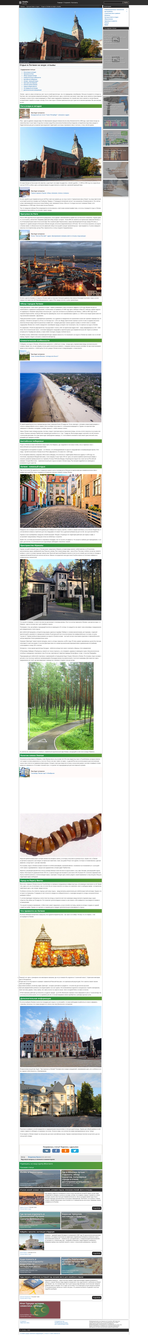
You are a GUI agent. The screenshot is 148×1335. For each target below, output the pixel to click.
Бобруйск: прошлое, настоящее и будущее (37, 1197)
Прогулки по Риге (29, 74)
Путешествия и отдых (25, 1150)
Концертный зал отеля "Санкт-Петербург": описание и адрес (50, 115)
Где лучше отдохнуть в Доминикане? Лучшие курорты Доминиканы (32, 1181)
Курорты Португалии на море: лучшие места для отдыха (74, 1226)
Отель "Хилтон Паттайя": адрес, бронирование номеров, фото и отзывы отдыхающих (58, 236)
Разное (106, 23)
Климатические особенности (32, 77)
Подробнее (97, 1173)
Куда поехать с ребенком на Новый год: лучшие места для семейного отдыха (51, 1242)
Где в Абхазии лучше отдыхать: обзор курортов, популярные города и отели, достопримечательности (75, 1142)
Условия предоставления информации (31, 1298)
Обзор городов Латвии (30, 75)
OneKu (25, 2)
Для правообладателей (61, 1289)
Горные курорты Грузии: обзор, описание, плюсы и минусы (50, 193)
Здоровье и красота (110, 21)
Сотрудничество (59, 1286)
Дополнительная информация (33, 90)
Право (106, 25)
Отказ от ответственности (52, 1298)
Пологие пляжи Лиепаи (30, 84)
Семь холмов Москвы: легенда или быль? (44, 356)
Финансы (107, 15)
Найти (126, 2)
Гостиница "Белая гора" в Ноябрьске (42, 773)
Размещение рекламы (61, 1287)
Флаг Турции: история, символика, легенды (32, 1269)
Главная (60, 3)
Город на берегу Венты (30, 86)
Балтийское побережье (30, 79)
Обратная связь (24, 1287)
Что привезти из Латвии (31, 88)
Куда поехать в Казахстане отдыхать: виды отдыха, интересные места (32, 1228)
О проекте (66, 3)
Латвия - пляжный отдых (31, 81)
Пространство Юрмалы (30, 83)
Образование (108, 19)
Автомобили (108, 11)
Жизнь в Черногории (31, 1137)
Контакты (74, 3)
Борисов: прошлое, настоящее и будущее (74, 1180)
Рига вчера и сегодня (30, 72)
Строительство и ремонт (112, 13)
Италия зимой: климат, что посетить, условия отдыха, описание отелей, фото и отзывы (56, 1155)
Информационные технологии (114, 9)
